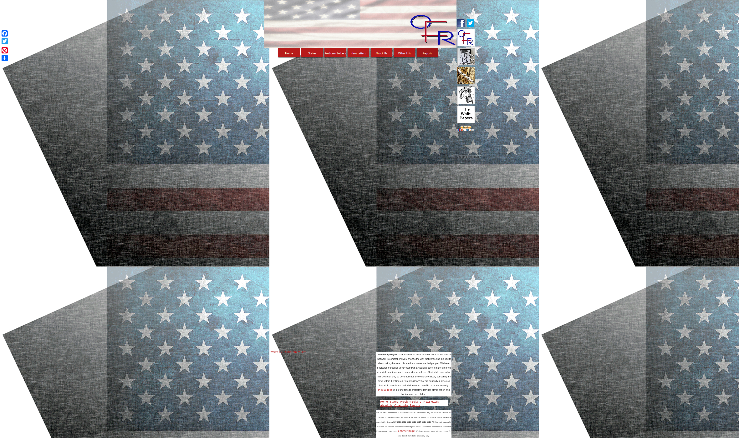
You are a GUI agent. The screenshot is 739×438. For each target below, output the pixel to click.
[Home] (289, 53)
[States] (312, 53)
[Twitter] (4, 41)
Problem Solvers (410, 401)
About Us (386, 405)
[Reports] (427, 53)
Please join (385, 389)
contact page (406, 431)
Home (384, 401)
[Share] (4, 58)
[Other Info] (404, 53)
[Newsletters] (358, 53)
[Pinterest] (4, 50)
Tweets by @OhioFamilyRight (287, 352)
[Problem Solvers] (335, 53)
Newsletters (431, 401)
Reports (415, 405)
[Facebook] (4, 33)
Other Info (401, 405)
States (394, 401)
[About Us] (381, 53)
